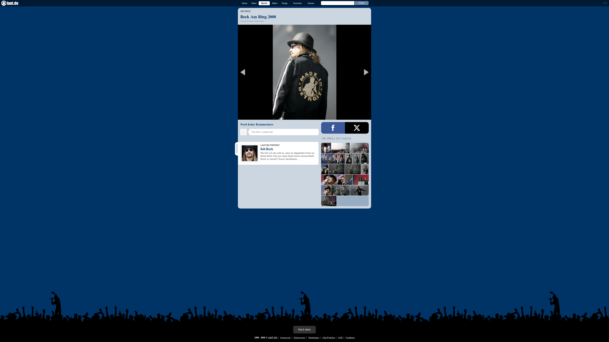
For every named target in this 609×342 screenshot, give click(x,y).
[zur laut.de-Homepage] (12, 3)
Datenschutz (299, 337)
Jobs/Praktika (328, 337)
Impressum (285, 337)
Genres (311, 3)
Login (604, 3)
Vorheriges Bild (260, 72)
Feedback (350, 337)
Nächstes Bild (304, 72)
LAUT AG (272, 337)
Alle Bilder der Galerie (336, 138)
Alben (274, 3)
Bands (264, 3)
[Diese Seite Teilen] (333, 128)
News (254, 3)
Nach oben (304, 329)
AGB (340, 337)
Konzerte (297, 3)
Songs (285, 3)
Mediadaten (313, 337)
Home (244, 3)
